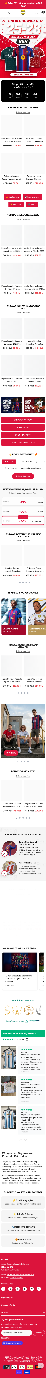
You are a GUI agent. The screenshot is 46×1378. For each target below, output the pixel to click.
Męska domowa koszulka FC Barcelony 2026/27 (11, 139)
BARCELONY (9, 462)
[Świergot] (39, 1289)
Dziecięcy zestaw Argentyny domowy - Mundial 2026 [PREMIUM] (34, 570)
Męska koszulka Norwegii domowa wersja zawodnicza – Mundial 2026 (11, 287)
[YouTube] (32, 1289)
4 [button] (26, 582)
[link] (23, 420)
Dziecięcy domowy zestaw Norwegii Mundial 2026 (12, 178)
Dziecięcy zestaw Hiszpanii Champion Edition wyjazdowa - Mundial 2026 (34, 178)
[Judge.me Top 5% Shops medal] (35, 1010)
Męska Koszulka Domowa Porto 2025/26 (11, 380)
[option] (12, 562)
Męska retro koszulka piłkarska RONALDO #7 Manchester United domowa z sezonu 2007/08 (12, 805)
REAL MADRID (27, 462)
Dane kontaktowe (21, 1361)
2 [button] (20, 582)
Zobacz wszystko (23, 112)
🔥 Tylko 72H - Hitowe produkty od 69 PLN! (23, 4)
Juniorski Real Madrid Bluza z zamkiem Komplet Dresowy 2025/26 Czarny (11, 923)
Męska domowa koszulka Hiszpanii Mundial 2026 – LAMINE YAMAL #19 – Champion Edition (12, 680)
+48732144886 (16, 1277)
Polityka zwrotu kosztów (23, 1358)
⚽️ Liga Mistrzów (32, 197)
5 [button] (29, 582)
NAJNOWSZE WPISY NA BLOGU (19, 948)
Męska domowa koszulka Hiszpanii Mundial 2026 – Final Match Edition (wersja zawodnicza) (34, 287)
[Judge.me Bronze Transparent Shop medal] (23, 1010)
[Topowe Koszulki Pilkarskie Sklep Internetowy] (11, 405)
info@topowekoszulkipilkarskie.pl (20, 1274)
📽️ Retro (32, 204)
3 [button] (23, 582)
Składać (39, 1333)
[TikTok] (25, 1289)
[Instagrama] (10, 1289)
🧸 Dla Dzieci (16, 204)
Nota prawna (33, 1361)
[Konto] (36, 13)
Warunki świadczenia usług (24, 1360)
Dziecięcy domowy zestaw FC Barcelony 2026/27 (34, 140)
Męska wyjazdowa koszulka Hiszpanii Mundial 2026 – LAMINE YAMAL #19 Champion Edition (34, 680)
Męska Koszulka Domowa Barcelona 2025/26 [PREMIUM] (11, 342)
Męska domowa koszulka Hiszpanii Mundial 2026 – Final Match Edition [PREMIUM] (11, 250)
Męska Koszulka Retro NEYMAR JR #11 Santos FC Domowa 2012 (34, 805)
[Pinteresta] (17, 1289)
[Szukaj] (9, 13)
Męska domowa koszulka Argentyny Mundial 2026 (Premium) (34, 250)
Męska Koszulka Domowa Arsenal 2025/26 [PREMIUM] (34, 380)
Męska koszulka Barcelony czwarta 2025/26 (34, 342)
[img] (8, 1039)
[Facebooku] (3, 1289)
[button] (20, 1140)
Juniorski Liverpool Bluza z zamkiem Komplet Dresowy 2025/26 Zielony (34, 923)
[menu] (2, 13)
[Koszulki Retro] (23, 731)
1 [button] (16, 582)
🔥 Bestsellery (12, 197)
